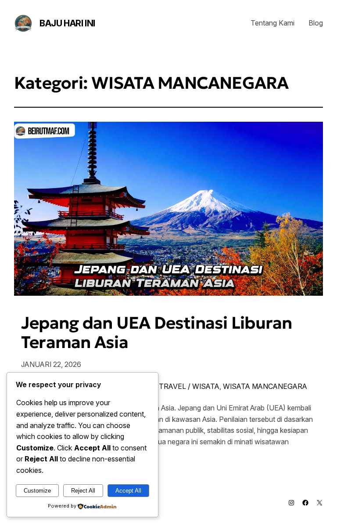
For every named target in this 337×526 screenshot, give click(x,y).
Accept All (128, 490)
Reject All (83, 490)
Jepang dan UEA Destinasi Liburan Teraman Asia (156, 332)
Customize (37, 490)
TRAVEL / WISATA (189, 386)
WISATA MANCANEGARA (265, 386)
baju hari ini (67, 23)
